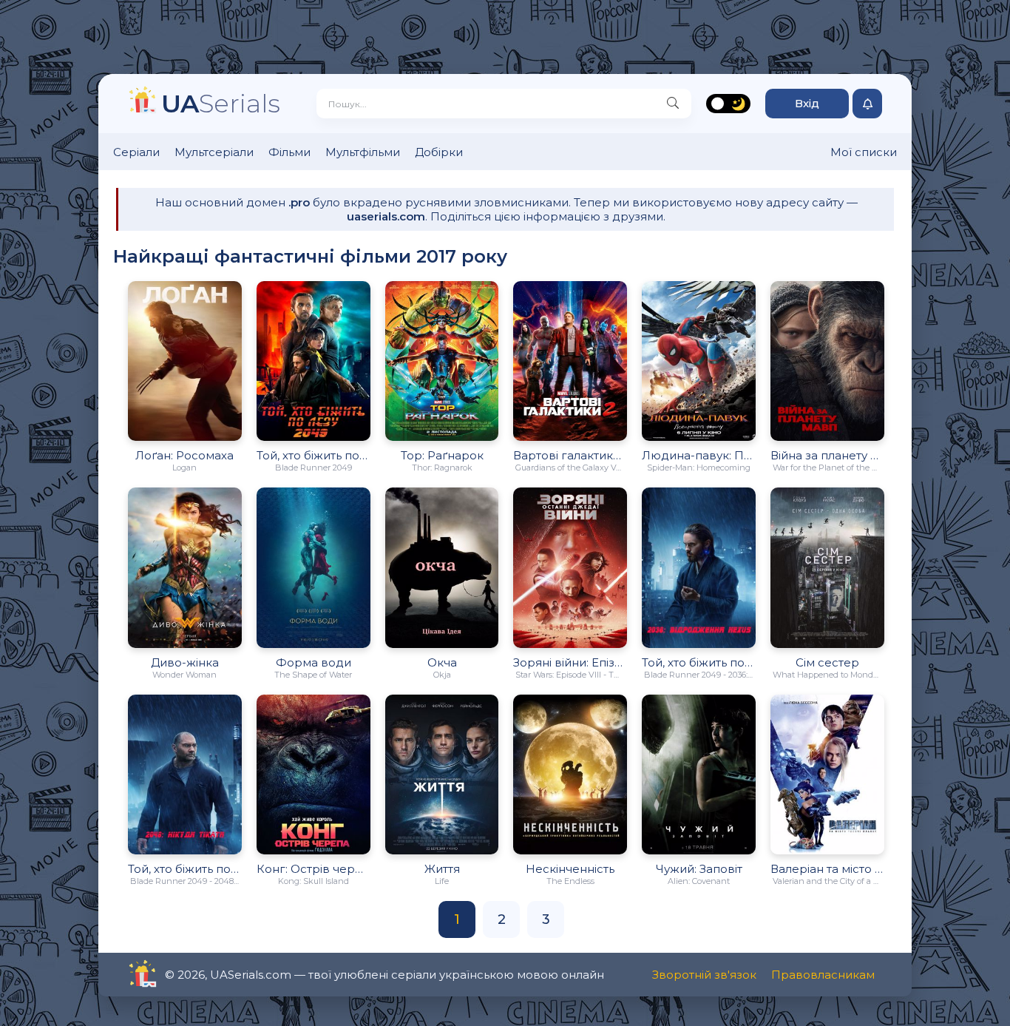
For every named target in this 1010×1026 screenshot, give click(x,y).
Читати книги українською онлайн (184, 974)
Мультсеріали (214, 152)
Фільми (289, 152)
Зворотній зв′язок (704, 975)
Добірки (439, 152)
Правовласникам (823, 975)
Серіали (136, 152)
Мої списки (863, 152)
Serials (220, 103)
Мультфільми (362, 152)
